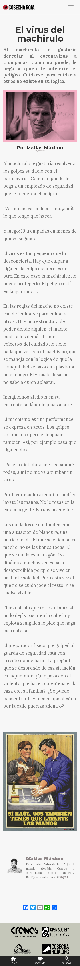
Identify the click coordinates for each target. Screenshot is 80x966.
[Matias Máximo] (15, 868)
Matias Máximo (44, 858)
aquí (64, 877)
